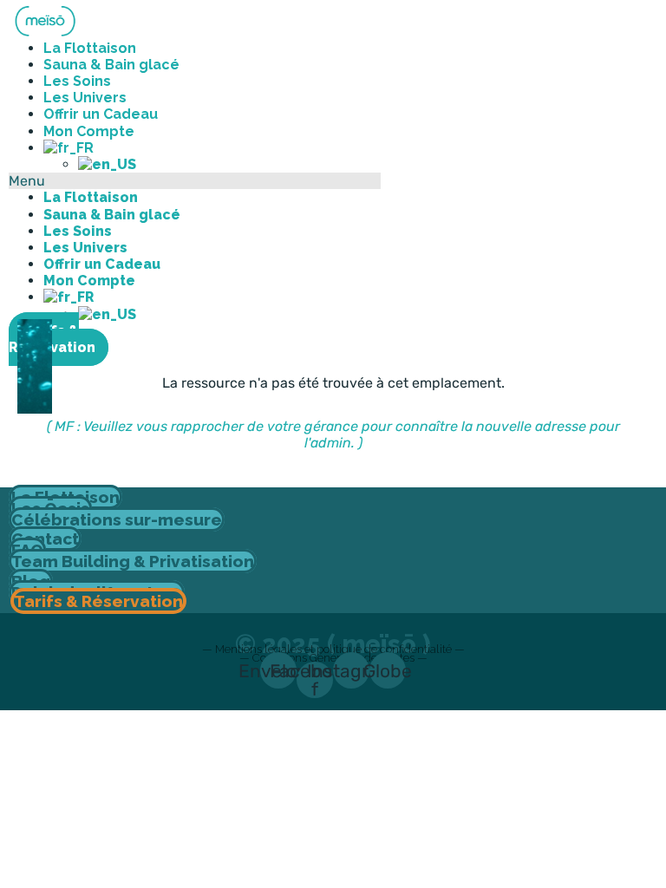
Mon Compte (89, 280)
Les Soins (77, 231)
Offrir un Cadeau (101, 264)
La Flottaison (90, 197)
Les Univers (85, 247)
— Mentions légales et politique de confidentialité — (333, 649)
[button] (195, 181)
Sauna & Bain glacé (111, 64)
